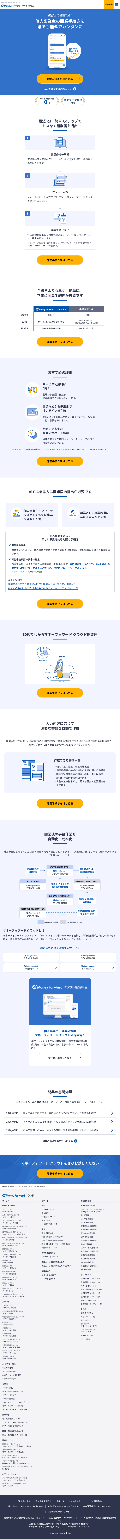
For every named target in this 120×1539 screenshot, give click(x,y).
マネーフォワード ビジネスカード (15, 1402)
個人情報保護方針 (43, 1501)
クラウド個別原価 (9, 1278)
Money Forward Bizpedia (92, 1210)
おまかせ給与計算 (9, 1378)
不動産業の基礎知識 (89, 1266)
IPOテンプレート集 (88, 1300)
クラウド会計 (7, 1210)
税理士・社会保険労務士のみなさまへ (56, 1266)
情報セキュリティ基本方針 (68, 1501)
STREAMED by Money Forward (14, 1456)
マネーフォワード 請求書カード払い (16, 1445)
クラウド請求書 (14, 1239)
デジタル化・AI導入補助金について (16, 1422)
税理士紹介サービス (49, 1217)
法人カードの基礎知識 (89, 1247)
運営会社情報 (24, 1501)
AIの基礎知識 (86, 1269)
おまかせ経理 (7, 1368)
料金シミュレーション (50, 1247)
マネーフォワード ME (89, 1325)
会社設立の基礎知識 (89, 1240)
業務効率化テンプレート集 (91, 1304)
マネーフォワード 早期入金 (13, 1451)
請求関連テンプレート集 (90, 1278)
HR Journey (85, 1339)
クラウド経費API (48, 1279)
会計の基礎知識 (87, 1222)
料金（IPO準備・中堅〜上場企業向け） (57, 1244)
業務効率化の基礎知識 (89, 1251)
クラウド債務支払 (9, 1267)
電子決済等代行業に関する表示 (97, 1506)
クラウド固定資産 (9, 1273)
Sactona (18, 1468)
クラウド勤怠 (12, 1312)
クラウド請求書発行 (14, 1244)
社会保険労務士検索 (49, 1224)
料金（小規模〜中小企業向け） (54, 1240)
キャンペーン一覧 (88, 1316)
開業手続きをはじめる (60, 260)
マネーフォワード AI (14, 1485)
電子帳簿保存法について (12, 1418)
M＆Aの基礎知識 (87, 1262)
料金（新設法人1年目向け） (53, 1237)
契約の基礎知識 (87, 1237)
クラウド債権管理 (11, 1256)
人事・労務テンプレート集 (91, 1289)
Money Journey (87, 1335)
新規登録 (109, 4)
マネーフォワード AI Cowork (14, 1479)
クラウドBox (12, 1290)
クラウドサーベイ (11, 1352)
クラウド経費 (8, 1261)
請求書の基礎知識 (88, 1233)
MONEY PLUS (88, 1330)
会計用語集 (85, 1215)
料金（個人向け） (49, 1233)
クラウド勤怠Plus (13, 1318)
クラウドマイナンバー (11, 1340)
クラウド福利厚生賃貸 (11, 1346)
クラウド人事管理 (9, 1306)
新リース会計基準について (12, 1426)
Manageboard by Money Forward (15, 1462)
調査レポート (86, 1320)
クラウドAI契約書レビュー (12, 1391)
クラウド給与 (7, 1323)
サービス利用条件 (93, 1501)
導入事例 (45, 1213)
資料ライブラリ (87, 1313)
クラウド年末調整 (9, 1329)
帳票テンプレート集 (89, 1286)
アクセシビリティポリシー (60, 1511)
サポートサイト (48, 1209)
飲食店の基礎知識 (88, 1255)
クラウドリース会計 (11, 1222)
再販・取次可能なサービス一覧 (14, 1435)
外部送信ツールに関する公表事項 (63, 1506)
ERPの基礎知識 (87, 1219)
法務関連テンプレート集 (90, 1293)
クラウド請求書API (49, 1275)
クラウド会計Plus (10, 1216)
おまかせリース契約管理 (12, 1375)
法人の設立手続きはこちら (58, 88)
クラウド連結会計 (9, 1284)
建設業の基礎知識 (88, 1258)
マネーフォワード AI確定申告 (13, 1233)
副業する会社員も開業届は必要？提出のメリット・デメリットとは (43, 588)
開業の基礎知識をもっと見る (57, 1141)
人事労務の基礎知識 (89, 1229)
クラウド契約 (7, 1388)
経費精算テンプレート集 (90, 1282)
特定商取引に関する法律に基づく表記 (25, 1506)
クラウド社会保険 (9, 1335)
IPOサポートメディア (50, 1257)
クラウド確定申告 (14, 1227)
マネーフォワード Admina (12, 1406)
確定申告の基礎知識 (89, 1226)
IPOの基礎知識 (86, 1244)
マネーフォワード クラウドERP (14, 1409)
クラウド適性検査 (9, 1357)
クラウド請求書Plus (10, 1250)
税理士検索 (46, 1220)
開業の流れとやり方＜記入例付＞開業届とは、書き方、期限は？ (42, 584)
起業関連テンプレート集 (90, 1296)
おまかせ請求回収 (9, 1371)
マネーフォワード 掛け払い (13, 1295)
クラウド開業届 (8, 1398)
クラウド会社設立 (9, 1395)
